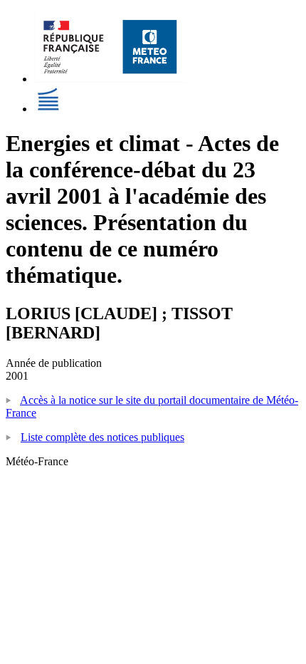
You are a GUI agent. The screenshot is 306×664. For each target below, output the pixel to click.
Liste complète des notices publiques (102, 437)
